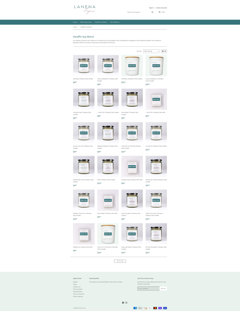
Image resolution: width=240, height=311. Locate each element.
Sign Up (163, 288)
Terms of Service (78, 294)
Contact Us (76, 287)
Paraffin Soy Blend (101, 22)
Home (75, 22)
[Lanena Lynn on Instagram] (126, 303)
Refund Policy (77, 291)
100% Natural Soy (86, 22)
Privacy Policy (77, 289)
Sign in (151, 8)
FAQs (75, 284)
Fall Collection (114, 22)
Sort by (139, 51)
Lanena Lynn (82, 308)
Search (75, 282)
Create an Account (161, 8)
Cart (163, 12)
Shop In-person (78, 296)
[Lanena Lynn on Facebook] (123, 303)
